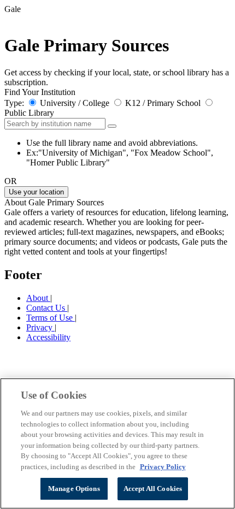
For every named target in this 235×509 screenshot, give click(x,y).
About (38, 298)
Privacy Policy (163, 467)
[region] (117, 443)
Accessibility (48, 337)
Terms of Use (50, 317)
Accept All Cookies (153, 488)
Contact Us (46, 307)
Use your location (36, 192)
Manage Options (74, 488)
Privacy (40, 327)
